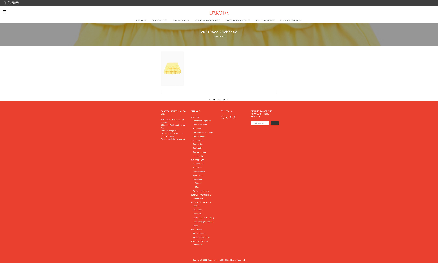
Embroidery (198, 210)
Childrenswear (199, 171)
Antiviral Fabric (265, 20)
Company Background (202, 121)
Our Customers (199, 137)
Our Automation (199, 152)
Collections (197, 179)
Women (198, 183)
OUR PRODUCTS (181, 20)
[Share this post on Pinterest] (224, 97)
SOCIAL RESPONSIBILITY (207, 20)
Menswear (197, 167)
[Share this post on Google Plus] (219, 97)
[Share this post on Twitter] (214, 97)
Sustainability (198, 198)
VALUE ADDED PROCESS (238, 20)
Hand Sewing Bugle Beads (204, 222)
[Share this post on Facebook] (210, 97)
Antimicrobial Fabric (201, 237)
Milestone (197, 129)
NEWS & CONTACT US (291, 20)
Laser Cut (197, 214)
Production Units (200, 125)
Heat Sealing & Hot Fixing (203, 218)
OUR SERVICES (160, 20)
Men (197, 187)
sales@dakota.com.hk (176, 139)
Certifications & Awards (203, 133)
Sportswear (198, 175)
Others (196, 226)
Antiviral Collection (201, 191)
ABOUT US (141, 20)
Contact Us (197, 245)
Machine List (198, 156)
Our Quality (197, 148)
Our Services (198, 144)
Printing (196, 206)
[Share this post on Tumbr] (228, 97)
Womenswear (198, 163)
